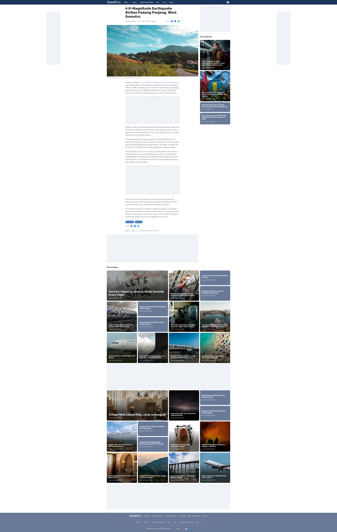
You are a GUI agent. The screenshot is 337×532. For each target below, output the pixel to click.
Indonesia (138, 222)
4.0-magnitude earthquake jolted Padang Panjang (159, 82)
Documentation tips (171, 516)
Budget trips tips (157, 516)
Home (127, 230)
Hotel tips (182, 516)
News (126, 2)
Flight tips (147, 516)
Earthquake (130, 222)
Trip (157, 2)
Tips (164, 2)
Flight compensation (146, 2)
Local (134, 2)
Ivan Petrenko (131, 21)
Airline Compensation (186, 522)
